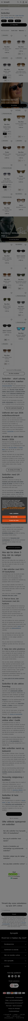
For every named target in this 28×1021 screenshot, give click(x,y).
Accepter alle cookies (14, 520)
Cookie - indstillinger (14, 513)
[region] (14, 510)
